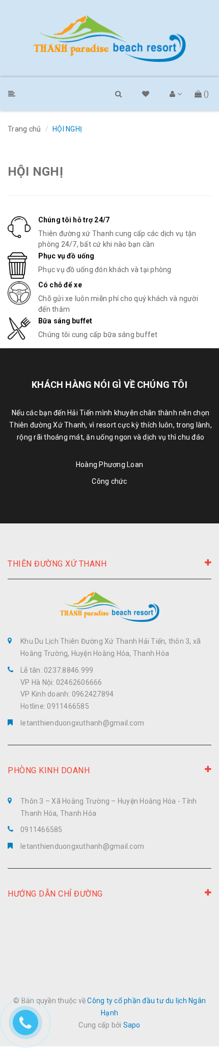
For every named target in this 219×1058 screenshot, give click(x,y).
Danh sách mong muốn (149, 94)
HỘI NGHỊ (35, 171)
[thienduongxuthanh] (109, 38)
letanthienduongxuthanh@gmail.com (82, 723)
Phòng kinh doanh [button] (49, 770)
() (206, 94)
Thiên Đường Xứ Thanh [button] (57, 564)
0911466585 (41, 829)
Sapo (132, 1025)
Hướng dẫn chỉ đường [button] (55, 894)
